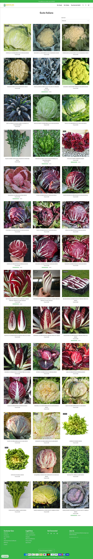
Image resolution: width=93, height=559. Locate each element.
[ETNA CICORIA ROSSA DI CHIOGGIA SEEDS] (46, 179)
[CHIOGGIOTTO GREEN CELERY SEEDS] (17, 494)
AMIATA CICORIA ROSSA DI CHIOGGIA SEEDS (17, 263)
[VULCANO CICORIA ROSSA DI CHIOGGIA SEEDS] (46, 248)
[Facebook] (48, 533)
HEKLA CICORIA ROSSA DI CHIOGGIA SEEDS (75, 230)
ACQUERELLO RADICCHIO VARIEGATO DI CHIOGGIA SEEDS (46, 475)
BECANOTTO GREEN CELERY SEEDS (75, 474)
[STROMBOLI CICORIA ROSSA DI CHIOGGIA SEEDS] (17, 214)
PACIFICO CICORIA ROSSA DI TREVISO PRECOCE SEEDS (17, 335)
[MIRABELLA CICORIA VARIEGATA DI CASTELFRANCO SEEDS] (46, 390)
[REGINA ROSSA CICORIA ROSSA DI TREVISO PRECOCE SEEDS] (75, 283)
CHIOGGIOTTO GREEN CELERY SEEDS (17, 510)
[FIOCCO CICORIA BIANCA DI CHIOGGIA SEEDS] (75, 107)
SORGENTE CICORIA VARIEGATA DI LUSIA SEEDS (46, 441)
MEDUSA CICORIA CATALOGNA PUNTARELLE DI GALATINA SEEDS (46, 159)
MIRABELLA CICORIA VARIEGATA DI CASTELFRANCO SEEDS (46, 406)
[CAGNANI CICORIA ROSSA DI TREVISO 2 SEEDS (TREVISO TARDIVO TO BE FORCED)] (46, 283)
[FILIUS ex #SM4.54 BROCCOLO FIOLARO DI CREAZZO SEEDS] (46, 71)
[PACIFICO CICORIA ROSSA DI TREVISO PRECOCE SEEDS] (17, 320)
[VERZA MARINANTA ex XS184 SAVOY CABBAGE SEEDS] (46, 494)
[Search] (83, 5)
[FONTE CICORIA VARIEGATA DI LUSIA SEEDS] (17, 425)
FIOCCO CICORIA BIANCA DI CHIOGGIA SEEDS (75, 123)
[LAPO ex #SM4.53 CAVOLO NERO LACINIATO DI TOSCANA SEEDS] (17, 107)
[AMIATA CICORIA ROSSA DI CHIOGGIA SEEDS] (17, 248)
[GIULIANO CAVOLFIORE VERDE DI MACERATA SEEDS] (75, 71)
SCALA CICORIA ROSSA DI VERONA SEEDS (17, 405)
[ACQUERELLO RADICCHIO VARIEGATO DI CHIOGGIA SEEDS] (46, 459)
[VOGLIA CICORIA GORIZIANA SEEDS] (75, 143)
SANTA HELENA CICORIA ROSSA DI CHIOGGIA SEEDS (75, 195)
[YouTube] (54, 533)
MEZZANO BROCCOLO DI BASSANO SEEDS (17, 86)
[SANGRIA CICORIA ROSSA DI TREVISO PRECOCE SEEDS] (17, 356)
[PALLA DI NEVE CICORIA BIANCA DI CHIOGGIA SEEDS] (46, 107)
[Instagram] (51, 533)
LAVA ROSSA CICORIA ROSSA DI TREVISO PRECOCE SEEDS (76, 336)
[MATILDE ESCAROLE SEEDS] (17, 459)
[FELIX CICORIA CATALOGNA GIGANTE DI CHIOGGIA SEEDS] (17, 143)
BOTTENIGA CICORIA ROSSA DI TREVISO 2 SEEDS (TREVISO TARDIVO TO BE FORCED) (17, 299)
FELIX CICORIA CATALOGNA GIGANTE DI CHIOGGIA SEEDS (17, 159)
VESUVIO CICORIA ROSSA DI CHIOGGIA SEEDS (75, 263)
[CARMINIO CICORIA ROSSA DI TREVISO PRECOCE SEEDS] (46, 320)
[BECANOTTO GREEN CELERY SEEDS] (75, 459)
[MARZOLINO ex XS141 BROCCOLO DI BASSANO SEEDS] (75, 37)
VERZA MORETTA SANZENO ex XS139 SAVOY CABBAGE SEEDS (76, 511)
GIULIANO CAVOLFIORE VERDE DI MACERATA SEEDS (75, 86)
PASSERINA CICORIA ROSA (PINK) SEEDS (17, 195)
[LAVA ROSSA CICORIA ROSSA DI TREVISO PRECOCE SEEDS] (75, 320)
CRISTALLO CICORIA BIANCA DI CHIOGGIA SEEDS (17, 52)
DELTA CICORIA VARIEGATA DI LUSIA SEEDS (76, 405)
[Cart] (88, 5)
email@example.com (73, 537)
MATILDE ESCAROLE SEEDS (17, 474)
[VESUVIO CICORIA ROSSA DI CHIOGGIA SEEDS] (75, 248)
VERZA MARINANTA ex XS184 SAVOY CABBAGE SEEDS (46, 510)
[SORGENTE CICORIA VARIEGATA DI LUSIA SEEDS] (46, 425)
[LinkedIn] (57, 533)
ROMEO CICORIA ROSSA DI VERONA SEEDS (46, 372)
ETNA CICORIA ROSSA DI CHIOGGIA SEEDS (46, 195)
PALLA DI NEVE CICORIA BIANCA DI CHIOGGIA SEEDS (46, 123)
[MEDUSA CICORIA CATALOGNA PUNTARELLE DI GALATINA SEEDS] (46, 143)
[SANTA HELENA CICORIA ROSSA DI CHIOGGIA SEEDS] (75, 179)
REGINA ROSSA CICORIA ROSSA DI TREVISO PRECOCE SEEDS (75, 299)
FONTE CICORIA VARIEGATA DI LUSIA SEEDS (17, 441)
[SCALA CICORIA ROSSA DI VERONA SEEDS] (17, 390)
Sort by (63, 17)
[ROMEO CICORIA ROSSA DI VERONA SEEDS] (46, 356)
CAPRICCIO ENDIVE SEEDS (75, 441)
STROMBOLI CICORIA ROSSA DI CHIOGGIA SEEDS (17, 230)
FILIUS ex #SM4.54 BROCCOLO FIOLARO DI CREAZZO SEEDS (46, 87)
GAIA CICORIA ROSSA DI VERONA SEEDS (75, 372)
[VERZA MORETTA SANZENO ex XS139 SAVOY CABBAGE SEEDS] (75, 494)
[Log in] (85, 5)
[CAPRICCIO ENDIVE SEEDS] (75, 425)
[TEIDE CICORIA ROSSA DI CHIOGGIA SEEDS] (46, 214)
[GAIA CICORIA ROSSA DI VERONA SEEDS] (75, 356)
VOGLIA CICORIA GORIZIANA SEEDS (75, 158)
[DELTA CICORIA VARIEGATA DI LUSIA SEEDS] (75, 390)
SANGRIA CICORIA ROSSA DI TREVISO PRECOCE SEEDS (17, 372)
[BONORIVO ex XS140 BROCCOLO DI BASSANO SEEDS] (46, 37)
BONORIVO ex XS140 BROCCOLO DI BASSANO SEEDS (46, 52)
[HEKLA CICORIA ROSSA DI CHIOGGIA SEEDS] (75, 214)
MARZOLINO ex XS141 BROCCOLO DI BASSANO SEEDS (76, 52)
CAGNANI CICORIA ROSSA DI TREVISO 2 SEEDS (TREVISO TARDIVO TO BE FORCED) (46, 299)
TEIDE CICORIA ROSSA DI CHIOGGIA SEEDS (46, 230)
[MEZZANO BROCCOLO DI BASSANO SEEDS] (17, 71)
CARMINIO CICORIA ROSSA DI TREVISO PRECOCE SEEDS (46, 335)
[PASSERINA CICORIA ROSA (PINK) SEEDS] (17, 179)
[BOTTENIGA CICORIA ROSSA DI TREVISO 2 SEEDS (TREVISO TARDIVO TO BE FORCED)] (17, 283)
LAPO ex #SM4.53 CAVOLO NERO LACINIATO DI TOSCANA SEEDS (17, 124)
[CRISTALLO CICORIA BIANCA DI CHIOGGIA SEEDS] (17, 37)
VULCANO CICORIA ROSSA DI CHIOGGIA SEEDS (46, 263)
